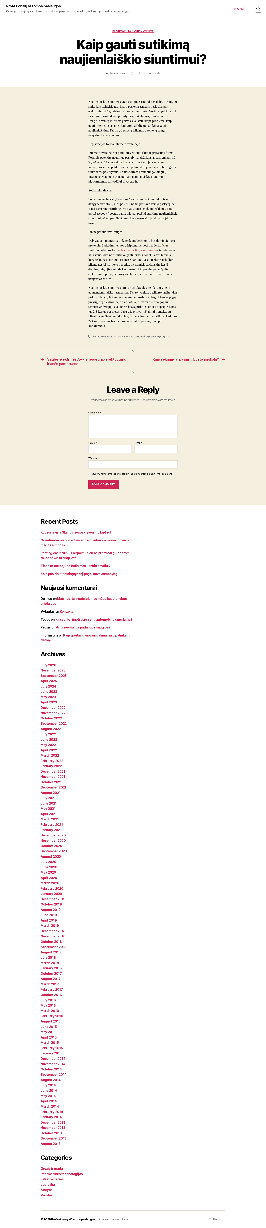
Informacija (120, 73)
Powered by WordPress (113, 1219)
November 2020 (53, 840)
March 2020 (50, 883)
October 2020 (51, 846)
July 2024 (48, 686)
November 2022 (53, 713)
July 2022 (48, 734)
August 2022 (51, 729)
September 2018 (53, 947)
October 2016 (51, 995)
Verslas (46, 1195)
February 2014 (52, 1112)
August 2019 (51, 910)
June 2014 (49, 1090)
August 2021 (50, 793)
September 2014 (53, 1074)
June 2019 (49, 915)
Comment (94, 412)
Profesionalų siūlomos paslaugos (33, 6)
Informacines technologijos (133, 30)
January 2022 (51, 766)
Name (92, 443)
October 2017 (51, 973)
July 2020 (48, 862)
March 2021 (50, 819)
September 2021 (53, 787)
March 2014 (50, 1106)
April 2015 (48, 1037)
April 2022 (49, 750)
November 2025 (53, 670)
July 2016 (48, 1000)
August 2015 (50, 1021)
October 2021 (51, 782)
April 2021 (48, 814)
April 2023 (49, 702)
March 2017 (50, 984)
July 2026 (48, 665)
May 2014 (48, 1096)
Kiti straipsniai (52, 1179)
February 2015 (52, 1048)
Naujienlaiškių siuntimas (137, 250)
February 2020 (52, 888)
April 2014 (49, 1101)
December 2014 (53, 1059)
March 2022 (50, 755)
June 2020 (49, 867)
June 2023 (49, 692)
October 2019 (51, 904)
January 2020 (51, 894)
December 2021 (53, 771)
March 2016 (50, 1011)
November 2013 (53, 1128)
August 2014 (51, 1080)
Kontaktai (238, 8)
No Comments (152, 73)
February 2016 (52, 1016)
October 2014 (51, 1069)
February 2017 (52, 989)
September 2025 (54, 676)
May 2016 (48, 1005)
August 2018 (51, 952)
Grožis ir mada (52, 1169)
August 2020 (51, 856)
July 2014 (48, 1085)
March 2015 (50, 1043)
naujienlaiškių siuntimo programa (152, 336)
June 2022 (49, 739)
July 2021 (48, 798)
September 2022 (54, 723)
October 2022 (51, 718)
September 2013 (53, 1138)
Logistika (48, 1185)
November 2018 (53, 936)
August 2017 (50, 979)
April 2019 (49, 920)
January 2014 (51, 1117)
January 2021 (51, 830)
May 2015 (48, 1032)
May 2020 (48, 872)
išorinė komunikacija (104, 336)
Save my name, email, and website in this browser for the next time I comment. (131, 473)
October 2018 (51, 942)
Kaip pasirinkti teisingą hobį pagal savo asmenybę (79, 574)
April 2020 (49, 878)
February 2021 (52, 825)
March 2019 (50, 926)
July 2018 (48, 957)
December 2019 (53, 899)
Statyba (46, 1190)
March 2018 (50, 963)
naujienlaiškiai (124, 336)
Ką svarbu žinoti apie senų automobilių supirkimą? (93, 619)
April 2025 (49, 681)
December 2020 (53, 835)
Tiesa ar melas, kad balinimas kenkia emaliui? (76, 566)
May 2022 (48, 745)
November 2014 (53, 1064)
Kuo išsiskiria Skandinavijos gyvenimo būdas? (76, 532)
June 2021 (49, 803)
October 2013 (51, 1133)
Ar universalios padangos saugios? (83, 627)
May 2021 (48, 809)
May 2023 (48, 697)
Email (138, 443)
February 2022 (52, 761)
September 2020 (54, 851)
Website (92, 458)
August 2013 (50, 1144)
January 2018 (51, 968)
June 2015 (49, 1027)
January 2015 (51, 1053)
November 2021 (53, 777)
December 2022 (53, 708)
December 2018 (53, 931)
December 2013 (53, 1122)
